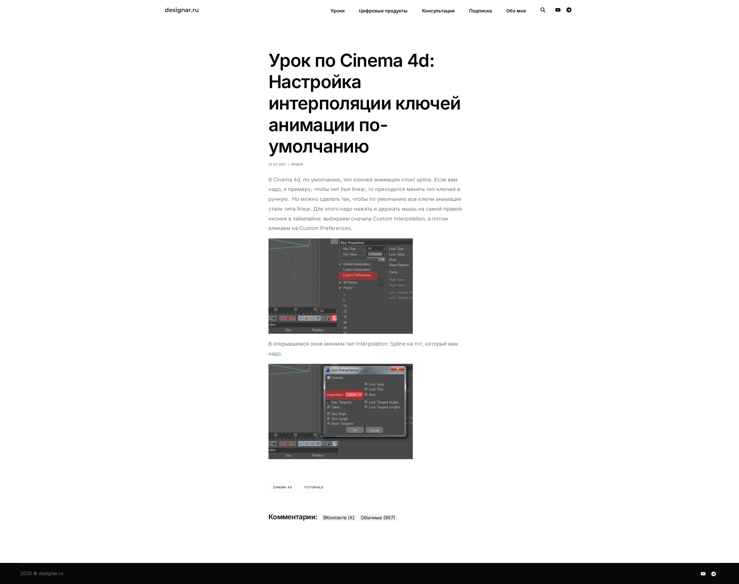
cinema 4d (282, 487)
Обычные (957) (378, 517)
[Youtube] (558, 10)
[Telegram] (568, 10)
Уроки (297, 164)
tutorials (313, 487)
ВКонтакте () (338, 517)
